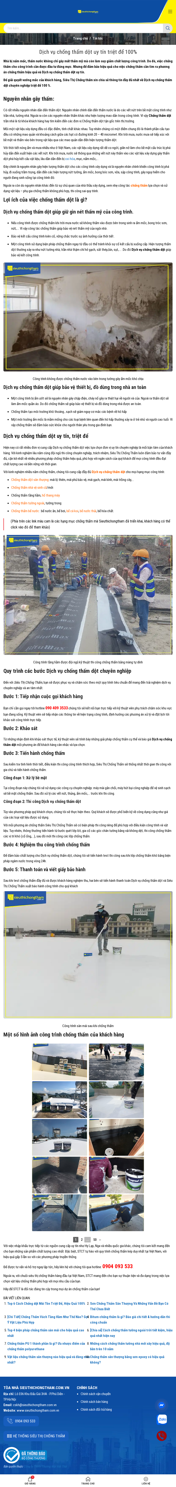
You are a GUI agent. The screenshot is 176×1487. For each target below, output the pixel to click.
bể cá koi (72, 511)
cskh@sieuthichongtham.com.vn (35, 1405)
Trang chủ (80, 38)
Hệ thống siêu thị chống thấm (39, 1436)
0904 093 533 (25, 1421)
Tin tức (98, 38)
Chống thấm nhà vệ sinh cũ (29, 487)
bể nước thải (88, 511)
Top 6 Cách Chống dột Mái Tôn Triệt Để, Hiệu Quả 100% (46, 1303)
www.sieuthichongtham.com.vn (38, 1410)
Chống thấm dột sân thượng (30, 480)
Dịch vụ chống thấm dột (108, 472)
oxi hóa (70, 159)
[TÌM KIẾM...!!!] (168, 28)
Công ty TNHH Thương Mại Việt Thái (45, 1466)
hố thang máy (51, 495)
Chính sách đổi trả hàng (96, 1409)
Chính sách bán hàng (94, 1402)
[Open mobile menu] (170, 11)
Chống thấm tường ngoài (27, 503)
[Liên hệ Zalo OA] (162, 1419)
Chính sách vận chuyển (96, 1394)
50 (94, 1240)
